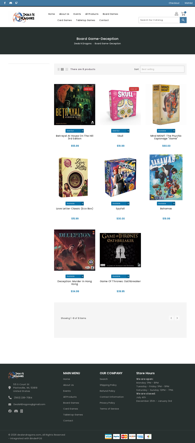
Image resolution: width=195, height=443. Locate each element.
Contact (68, 420)
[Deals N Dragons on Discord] (10, 3)
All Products (70, 396)
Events (67, 390)
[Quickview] (57, 147)
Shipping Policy (108, 385)
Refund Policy (107, 390)
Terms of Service (109, 408)
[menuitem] (51, 14)
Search (104, 379)
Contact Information (112, 396)
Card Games (70, 408)
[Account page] (177, 14)
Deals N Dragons (83, 43)
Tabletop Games (73, 414)
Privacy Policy (107, 402)
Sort (136, 69)
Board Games (71, 402)
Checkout (174, 3)
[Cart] (184, 14)
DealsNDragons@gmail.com (29, 404)
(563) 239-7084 (23, 397)
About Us (68, 385)
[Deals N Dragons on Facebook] (5, 3)
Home (66, 379)
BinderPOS (36, 438)
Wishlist (189, 3)
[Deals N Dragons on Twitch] (16, 3)
